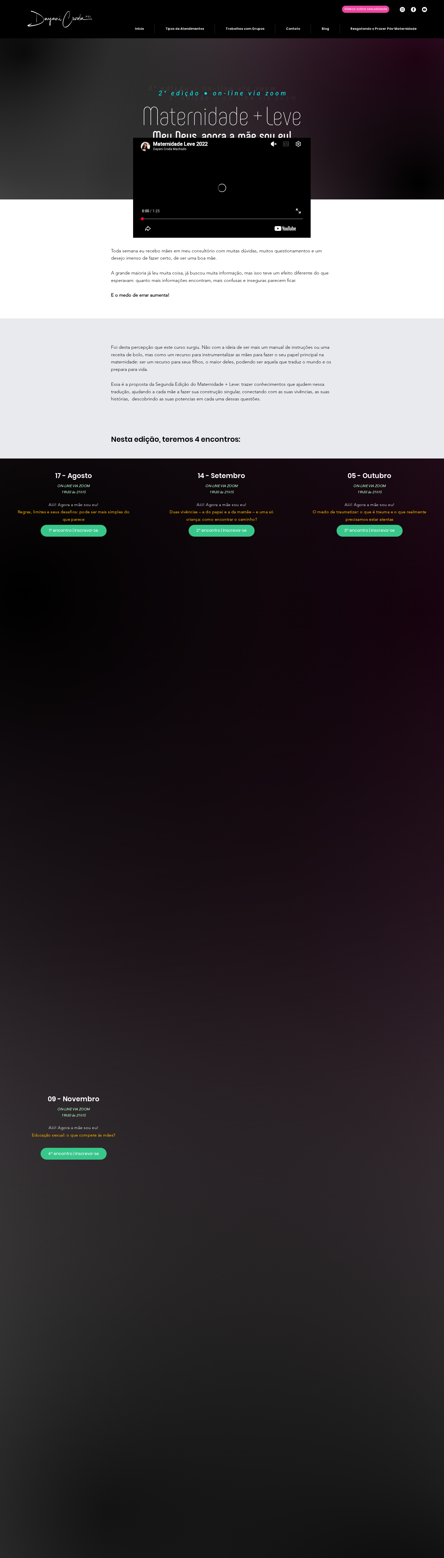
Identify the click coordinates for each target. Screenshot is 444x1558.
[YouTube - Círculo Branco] (424, 9)
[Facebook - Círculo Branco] (413, 9)
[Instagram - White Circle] (402, 9)
